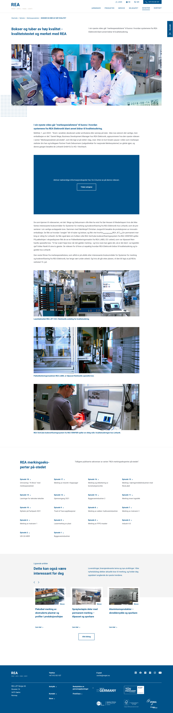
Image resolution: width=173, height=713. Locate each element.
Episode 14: (24, 495)
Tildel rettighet (86, 187)
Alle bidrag (86, 637)
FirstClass (77, 694)
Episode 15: (126, 479)
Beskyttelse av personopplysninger (80, 688)
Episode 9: (58, 508)
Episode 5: (58, 520)
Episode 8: (92, 508)
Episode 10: (24, 508)
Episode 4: (92, 520)
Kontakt (52, 694)
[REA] (21, 6)
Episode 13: (58, 495)
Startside (14, 18)
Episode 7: (126, 508)
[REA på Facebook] (140, 673)
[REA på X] (145, 673)
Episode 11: (126, 495)
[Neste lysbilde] (38, 582)
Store (51, 699)
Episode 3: (126, 520)
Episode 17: (58, 479)
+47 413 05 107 (55, 676)
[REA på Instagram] (155, 673)
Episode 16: (92, 479)
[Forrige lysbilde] (34, 582)
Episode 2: (24, 533)
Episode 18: (24, 479)
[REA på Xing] (150, 673)
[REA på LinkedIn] (136, 673)
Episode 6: (24, 520)
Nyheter (22, 18)
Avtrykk (52, 687)
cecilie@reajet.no (103, 676)
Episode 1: (58, 533)
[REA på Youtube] (160, 673)
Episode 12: (92, 495)
